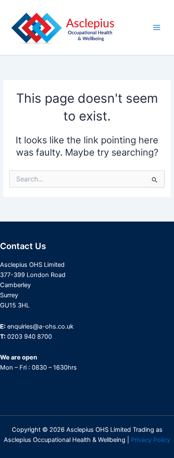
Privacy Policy (150, 440)
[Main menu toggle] (157, 27)
